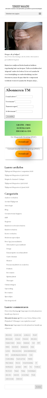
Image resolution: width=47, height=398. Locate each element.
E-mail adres (11, 97)
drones (19, 343)
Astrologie (9, 206)
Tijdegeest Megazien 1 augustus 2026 (19, 171)
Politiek (9, 269)
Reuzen (18, 363)
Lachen (8, 351)
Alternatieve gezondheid (16, 245)
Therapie (9, 281)
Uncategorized (10, 301)
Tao (31, 367)
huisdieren (15, 347)
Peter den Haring (14, 57)
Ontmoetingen (10, 285)
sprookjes (18, 367)
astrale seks (17, 335)
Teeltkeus (37, 367)
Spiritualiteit (11, 277)
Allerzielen (9, 335)
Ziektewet (19, 379)
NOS (7, 355)
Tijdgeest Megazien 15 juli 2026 (17, 175)
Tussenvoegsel (11, 107)
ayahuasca (27, 335)
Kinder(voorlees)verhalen (15, 226)
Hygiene (16, 60)
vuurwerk (16, 375)
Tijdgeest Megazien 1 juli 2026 (16, 183)
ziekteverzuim (10, 379)
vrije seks (8, 375)
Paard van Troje (20, 359)
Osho (30, 355)
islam (32, 347)
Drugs (8, 249)
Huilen (7, 347)
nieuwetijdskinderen (30, 351)
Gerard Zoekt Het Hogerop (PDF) (24, 149)
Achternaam (11, 111)
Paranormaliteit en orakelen (17, 265)
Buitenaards (9, 339)
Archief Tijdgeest (11, 202)
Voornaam (10, 102)
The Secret (9, 371)
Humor (9, 261)
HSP (6, 218)
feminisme (26, 343)
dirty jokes (34, 339)
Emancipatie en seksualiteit (16, 253)
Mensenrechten (17, 351)
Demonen (25, 339)
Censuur (17, 339)
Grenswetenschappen (13, 214)
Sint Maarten (9, 367)
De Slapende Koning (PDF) (23, 137)
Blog (6, 210)
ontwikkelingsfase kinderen (19, 355)
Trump (23, 371)
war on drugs (25, 375)
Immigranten (24, 347)
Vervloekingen (32, 371)
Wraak (33, 375)
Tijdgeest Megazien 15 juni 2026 (17, 187)
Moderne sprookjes (12, 238)
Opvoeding (9, 289)
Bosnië (35, 335)
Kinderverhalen (11, 230)
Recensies (10, 273)
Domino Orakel (10, 343)
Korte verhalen (10, 234)
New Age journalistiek (13, 242)
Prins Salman (9, 363)
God (33, 343)
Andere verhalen (11, 198)
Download (23, 142)
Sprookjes (8, 297)
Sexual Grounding (28, 363)
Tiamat (16, 371)
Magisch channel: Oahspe (14, 179)
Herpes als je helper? (12, 54)
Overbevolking (10, 359)
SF (36, 363)
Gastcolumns (11, 257)
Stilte (25, 367)
